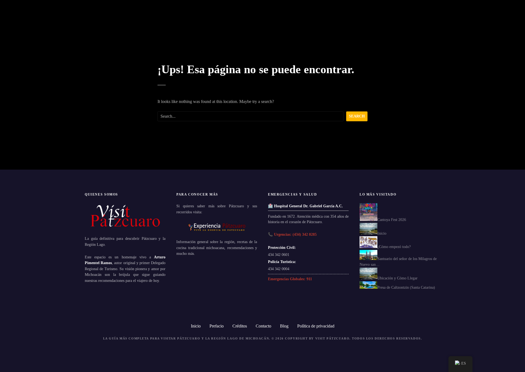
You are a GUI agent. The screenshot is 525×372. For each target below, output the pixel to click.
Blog (284, 326)
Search (357, 116)
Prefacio (216, 326)
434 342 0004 (278, 269)
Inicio (196, 326)
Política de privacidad (315, 326)
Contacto (263, 326)
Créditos (239, 326)
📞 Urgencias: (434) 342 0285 (292, 234)
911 (309, 279)
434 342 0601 (278, 254)
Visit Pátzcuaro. (333, 338)
